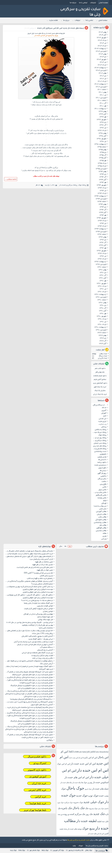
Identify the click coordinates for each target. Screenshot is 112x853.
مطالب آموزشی (101, 512)
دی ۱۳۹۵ (102, 152)
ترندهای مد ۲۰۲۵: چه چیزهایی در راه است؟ (37, 601)
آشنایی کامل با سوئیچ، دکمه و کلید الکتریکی (37, 636)
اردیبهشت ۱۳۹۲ (100, 262)
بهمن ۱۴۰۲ (102, 73)
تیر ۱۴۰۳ (102, 62)
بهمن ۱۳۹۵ (102, 150)
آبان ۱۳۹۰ (102, 311)
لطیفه (99, 821)
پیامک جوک (82, 185)
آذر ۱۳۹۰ (102, 308)
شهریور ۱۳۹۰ (101, 316)
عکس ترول (102, 490)
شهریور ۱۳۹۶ (101, 139)
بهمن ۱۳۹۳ (102, 204)
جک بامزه (66, 808)
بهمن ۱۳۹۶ (102, 133)
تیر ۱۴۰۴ (102, 43)
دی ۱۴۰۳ (102, 57)
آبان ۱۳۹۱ (102, 278)
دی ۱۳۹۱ (102, 273)
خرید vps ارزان (39, 783)
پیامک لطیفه (63, 829)
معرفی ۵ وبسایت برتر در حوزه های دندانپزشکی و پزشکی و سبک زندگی (28, 691)
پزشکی (103, 427)
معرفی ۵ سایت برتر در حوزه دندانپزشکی (38, 697)
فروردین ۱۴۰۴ (100, 51)
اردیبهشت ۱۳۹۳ (100, 229)
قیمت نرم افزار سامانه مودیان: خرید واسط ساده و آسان (33, 642)
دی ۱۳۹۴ (102, 174)
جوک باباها (45, 850)
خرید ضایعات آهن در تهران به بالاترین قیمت (37, 738)
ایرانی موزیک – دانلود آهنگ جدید (40, 639)
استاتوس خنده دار (101, 782)
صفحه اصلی (103, 2)
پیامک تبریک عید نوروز (99, 432)
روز (70, 546)
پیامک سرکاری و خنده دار (68, 185)
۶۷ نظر (38, 185)
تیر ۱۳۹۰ (102, 322)
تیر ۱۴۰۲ (102, 79)
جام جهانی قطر (100, 372)
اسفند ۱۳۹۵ (101, 147)
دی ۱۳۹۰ (102, 305)
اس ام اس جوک (63, 764)
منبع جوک (88, 828)
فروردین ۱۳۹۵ (100, 169)
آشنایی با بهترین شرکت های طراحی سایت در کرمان (35, 645)
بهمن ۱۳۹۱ (102, 270)
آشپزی (104, 411)
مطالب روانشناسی (100, 523)
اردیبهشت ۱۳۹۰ (100, 327)
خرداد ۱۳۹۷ (101, 131)
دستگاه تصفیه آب (46, 647)
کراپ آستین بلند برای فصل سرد (41, 559)
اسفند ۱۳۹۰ (101, 300)
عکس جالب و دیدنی (99, 492)
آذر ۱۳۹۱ (102, 275)
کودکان (103, 503)
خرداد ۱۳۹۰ (101, 324)
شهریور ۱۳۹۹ (101, 120)
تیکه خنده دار (76, 782)
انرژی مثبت (102, 421)
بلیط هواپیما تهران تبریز (35, 810)
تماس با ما (83, 2)
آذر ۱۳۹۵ (102, 155)
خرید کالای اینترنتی (37, 790)
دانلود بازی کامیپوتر (37, 770)
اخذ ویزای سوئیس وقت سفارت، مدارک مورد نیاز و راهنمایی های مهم (28, 631)
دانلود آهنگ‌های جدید (100, 383)
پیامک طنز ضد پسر (99, 446)
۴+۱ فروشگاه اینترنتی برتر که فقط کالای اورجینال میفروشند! (31, 699)
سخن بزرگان (102, 479)
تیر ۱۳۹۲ (102, 256)
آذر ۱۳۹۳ (102, 210)
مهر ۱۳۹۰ (102, 314)
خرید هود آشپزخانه (46, 669)
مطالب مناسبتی (101, 531)
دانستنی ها (102, 460)
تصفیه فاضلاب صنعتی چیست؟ (42, 584)
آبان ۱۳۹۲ (102, 245)
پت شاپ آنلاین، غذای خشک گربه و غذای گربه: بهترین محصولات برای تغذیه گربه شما (28, 587)
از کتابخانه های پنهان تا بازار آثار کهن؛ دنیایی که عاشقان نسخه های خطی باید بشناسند (28, 557)
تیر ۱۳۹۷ (102, 128)
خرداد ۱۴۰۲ (101, 81)
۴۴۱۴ (104, 408)
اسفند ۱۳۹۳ (101, 202)
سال (60, 546)
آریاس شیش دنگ (46, 664)
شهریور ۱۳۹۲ (101, 251)
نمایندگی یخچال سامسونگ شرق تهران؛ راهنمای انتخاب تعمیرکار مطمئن (28, 551)
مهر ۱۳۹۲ (102, 248)
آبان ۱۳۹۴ (102, 180)
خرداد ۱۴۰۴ (101, 46)
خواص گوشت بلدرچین (45, 606)
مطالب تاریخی (101, 514)
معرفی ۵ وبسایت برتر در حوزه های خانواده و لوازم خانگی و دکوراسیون (28, 680)
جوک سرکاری (68, 802)
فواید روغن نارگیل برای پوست (42, 656)
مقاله (104, 533)
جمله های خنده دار (100, 789)
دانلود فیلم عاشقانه (100, 376)
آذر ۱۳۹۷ (102, 125)
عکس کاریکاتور (101, 495)
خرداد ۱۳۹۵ (101, 166)
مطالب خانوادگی (100, 520)
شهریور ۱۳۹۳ (101, 218)
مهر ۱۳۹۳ (102, 215)
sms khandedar (102, 752)
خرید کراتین (40, 796)
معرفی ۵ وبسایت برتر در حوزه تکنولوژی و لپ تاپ (35, 688)
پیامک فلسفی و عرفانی (99, 449)
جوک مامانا (21, 850)
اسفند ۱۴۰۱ (101, 90)
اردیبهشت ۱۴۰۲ (100, 84)
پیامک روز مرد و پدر (99, 438)
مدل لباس (102, 509)
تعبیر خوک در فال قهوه (45, 570)
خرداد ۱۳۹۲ (101, 259)
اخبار (104, 416)
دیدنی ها (103, 471)
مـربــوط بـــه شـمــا (100, 506)
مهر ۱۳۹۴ (102, 182)
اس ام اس (102, 419)
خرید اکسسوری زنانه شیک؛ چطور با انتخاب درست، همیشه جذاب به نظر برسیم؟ (28, 554)
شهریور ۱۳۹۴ (101, 185)
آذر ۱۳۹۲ (102, 243)
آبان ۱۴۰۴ (102, 35)
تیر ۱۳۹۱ (102, 289)
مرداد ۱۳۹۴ (102, 188)
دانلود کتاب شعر (100, 368)
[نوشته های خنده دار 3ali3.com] (46, 99)
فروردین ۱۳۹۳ (100, 232)
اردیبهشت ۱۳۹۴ (100, 196)
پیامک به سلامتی (100, 430)
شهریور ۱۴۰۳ (101, 60)
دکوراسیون (102, 468)
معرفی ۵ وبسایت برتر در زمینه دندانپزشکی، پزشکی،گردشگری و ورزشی (28, 677)
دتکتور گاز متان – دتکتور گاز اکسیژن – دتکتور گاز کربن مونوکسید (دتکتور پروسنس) (28, 595)
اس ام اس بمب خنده (76, 758)
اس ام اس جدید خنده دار (83, 763)
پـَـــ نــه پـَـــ (102, 424)
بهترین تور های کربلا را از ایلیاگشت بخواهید (37, 625)
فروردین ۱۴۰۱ (100, 98)
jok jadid (91, 751)
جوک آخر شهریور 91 (57, 850)
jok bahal (82, 752)
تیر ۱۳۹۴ (102, 191)
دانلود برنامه (102, 462)
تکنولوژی (103, 454)
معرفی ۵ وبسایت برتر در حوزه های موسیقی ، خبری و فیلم (32, 675)
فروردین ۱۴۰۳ (100, 70)
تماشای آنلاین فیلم (100, 379)
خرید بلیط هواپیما (38, 803)
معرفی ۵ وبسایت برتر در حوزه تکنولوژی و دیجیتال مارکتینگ (31, 686)
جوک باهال (88, 850)
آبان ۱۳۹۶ (102, 136)
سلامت (104, 482)
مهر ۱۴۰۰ (102, 106)
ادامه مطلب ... (10, 179)
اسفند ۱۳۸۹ (101, 333)
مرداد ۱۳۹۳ (102, 221)
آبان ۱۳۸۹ (102, 344)
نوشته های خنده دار (74, 829)
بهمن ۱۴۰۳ (102, 54)
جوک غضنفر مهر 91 (33, 850)
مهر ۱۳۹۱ (102, 281)
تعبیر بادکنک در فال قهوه (44, 562)
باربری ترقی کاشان (46, 576)
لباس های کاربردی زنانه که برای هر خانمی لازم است (35, 567)
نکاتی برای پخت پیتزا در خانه (43, 658)
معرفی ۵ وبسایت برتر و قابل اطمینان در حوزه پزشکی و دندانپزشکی (29, 694)
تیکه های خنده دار (66, 782)
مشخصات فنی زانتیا (46, 628)
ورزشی (103, 539)
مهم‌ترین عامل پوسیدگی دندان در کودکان (38, 614)
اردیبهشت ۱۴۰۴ (100, 49)
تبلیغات (93, 2)
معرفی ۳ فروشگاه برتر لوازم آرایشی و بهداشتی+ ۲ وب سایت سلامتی (28, 702)
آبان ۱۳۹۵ (102, 158)
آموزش (103, 413)
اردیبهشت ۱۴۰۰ (100, 109)
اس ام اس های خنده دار (76, 777)
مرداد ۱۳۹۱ (102, 286)
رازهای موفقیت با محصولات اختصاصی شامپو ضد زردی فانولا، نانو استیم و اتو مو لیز (28, 661)
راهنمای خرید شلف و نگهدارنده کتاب (40, 579)
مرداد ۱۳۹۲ (102, 253)
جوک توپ (93, 795)
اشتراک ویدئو (40, 763)
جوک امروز (88, 789)
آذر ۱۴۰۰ (102, 103)
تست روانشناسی (100, 452)
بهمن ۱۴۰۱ (102, 92)
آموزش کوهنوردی (37, 776)
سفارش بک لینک (100, 390)
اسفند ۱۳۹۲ (101, 234)
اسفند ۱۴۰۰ (101, 100)
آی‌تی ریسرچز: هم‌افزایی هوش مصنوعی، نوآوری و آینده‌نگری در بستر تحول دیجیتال (28, 581)
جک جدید (99, 814)
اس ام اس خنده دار (93, 770)
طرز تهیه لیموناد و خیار (45, 617)
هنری (104, 536)
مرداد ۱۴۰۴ (102, 40)
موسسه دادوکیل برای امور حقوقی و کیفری (38, 589)
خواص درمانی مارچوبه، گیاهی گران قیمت (38, 609)
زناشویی (103, 476)
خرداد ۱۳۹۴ (101, 193)
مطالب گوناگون (101, 528)
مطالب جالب (102, 517)
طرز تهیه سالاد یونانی (45, 620)
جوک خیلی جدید (93, 802)
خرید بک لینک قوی (100, 387)
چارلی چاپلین (102, 457)
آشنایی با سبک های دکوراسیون (42, 705)
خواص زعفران (48, 611)
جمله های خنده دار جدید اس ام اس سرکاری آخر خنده (60, 28)
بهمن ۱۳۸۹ (102, 335)
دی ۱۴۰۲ (102, 76)
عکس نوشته (102, 498)
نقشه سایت (53, 20)
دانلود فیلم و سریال (37, 756)
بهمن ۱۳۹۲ (102, 237)
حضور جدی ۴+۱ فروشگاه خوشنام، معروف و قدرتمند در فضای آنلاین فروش (28, 672)
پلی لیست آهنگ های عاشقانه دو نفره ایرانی (37, 653)
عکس (104, 487)
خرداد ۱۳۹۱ (101, 292)
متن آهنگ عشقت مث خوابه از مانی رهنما (38, 603)
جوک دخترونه (78, 802)
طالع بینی (103, 484)
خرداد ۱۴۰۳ (101, 65)
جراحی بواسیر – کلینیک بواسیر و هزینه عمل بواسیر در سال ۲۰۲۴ (29, 623)
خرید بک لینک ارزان (100, 394)
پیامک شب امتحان (100, 443)
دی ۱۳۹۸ (102, 122)
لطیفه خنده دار (86, 821)
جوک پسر (101, 808)
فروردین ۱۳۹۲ (100, 264)
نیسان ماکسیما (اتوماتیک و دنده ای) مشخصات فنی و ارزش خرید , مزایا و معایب (28, 707)
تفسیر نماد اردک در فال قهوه (42, 565)
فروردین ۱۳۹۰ (100, 330)
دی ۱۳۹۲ (102, 240)
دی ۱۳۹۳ (102, 207)
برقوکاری (50, 740)
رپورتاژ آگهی (102, 473)
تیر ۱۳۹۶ (102, 141)
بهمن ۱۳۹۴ (102, 172)
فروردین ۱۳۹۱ (100, 297)
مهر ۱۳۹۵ (102, 161)
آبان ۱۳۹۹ (102, 114)
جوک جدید (82, 795)
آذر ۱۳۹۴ (102, 177)
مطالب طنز (102, 525)
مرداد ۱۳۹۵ (102, 163)
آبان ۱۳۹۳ (102, 212)
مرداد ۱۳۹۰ (102, 319)
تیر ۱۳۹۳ (102, 223)
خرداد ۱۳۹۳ (101, 226)
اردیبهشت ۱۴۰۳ (100, 68)
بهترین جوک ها (86, 782)
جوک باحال (75, 788)
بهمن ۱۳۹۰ (102, 303)
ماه (65, 546)
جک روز (89, 814)
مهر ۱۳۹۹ (102, 117)
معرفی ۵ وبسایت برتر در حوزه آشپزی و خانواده (36, 683)
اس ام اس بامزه (90, 757)
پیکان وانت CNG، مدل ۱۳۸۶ (42, 634)
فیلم (104, 501)
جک (87, 808)
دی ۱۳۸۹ (102, 338)
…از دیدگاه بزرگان (99, 405)
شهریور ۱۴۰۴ (101, 38)
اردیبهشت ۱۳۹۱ (100, 294)
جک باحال (79, 808)
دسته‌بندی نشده (100, 465)
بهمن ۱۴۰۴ (102, 32)
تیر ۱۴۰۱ (102, 95)
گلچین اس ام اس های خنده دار (98, 834)
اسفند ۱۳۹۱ (101, 267)
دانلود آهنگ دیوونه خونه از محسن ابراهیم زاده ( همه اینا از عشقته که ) (28, 667)
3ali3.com (73, 751)
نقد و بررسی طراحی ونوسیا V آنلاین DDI (38, 573)
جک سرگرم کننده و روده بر (73, 814)
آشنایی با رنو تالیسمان (45, 650)
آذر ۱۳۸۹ (102, 341)
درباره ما (73, 2)
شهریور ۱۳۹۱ (101, 284)
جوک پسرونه (93, 808)
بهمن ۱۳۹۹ (102, 111)
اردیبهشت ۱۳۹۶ (100, 144)
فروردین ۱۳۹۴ (100, 199)
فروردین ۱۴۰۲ (100, 87)
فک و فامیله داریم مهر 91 (74, 850)
